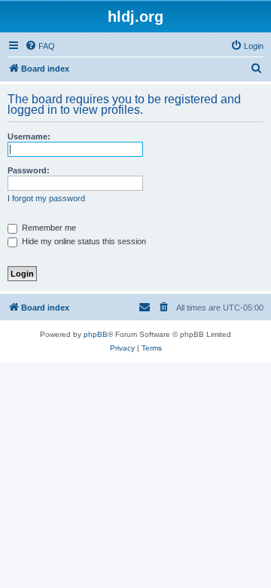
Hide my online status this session (83, 241)
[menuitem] (40, 46)
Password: (29, 170)
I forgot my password (46, 198)
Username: (29, 136)
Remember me (48, 227)
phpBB (96, 334)
